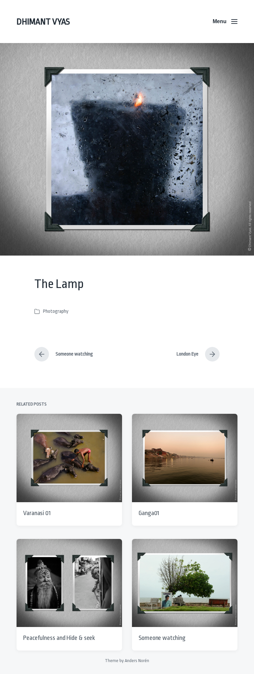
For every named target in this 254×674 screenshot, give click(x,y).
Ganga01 (149, 513)
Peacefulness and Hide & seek (59, 638)
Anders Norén (137, 660)
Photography (55, 311)
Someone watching (162, 638)
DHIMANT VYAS (43, 21)
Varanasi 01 (37, 513)
